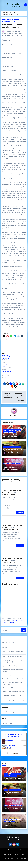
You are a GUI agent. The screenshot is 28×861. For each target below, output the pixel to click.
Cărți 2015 (21, 854)
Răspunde (20, 512)
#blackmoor (7, 33)
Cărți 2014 (15, 854)
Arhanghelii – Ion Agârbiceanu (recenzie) (13, 691)
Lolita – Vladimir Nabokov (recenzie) (11, 688)
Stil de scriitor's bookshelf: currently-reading (14, 735)
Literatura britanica (13, 19)
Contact (10, 858)
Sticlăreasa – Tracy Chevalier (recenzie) (13, 700)
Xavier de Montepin (9, 741)
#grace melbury (18, 33)
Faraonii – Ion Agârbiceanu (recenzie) (12, 656)
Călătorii (16, 858)
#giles (11, 33)
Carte (4, 19)
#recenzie (10, 35)
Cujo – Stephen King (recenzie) (12, 434)
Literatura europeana (8, 21)
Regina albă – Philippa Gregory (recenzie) (13, 666)
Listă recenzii (7, 854)
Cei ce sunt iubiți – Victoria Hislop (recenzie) (14, 675)
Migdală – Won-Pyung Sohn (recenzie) (12, 678)
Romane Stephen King (9, 432)
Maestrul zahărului (10, 745)
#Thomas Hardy (18, 35)
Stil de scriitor (13, 4)
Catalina (9, 31)
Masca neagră (9, 740)
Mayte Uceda (8, 747)
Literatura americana (14, 430)
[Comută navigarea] (2, 5)
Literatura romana (10, 821)
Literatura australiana (15, 463)
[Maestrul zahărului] (4, 747)
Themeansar (14, 852)
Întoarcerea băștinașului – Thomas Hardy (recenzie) (7, 357)
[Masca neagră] (4, 741)
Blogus (22, 850)
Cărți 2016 (4, 858)
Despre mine (23, 858)
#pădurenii (5, 35)
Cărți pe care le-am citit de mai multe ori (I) (7, 373)
